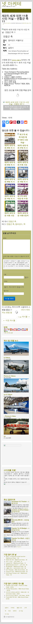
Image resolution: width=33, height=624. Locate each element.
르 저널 (21, 611)
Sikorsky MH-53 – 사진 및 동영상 (21, 521)
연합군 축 (12, 221)
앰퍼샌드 (19, 224)
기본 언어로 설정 (8, 333)
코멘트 (4, 238)
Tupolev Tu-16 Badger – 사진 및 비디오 (21, 529)
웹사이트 (6, 291)
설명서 (6, 607)
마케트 (12, 607)
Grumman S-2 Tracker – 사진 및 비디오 (21, 502)
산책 (25, 607)
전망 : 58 (16, 568)
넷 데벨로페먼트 (10, 616)
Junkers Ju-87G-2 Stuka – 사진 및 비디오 (21, 511)
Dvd (9, 611)
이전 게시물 (9, 320)
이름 (5, 274)
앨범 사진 (19, 607)
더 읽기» (25, 508)
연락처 (14, 611)
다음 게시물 (24, 316)
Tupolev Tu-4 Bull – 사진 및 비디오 (21, 539)
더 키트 (7, 614)
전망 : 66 (16, 565)
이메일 (5, 281)
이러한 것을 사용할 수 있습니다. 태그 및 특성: (16, 257)
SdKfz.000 (24, 23)
